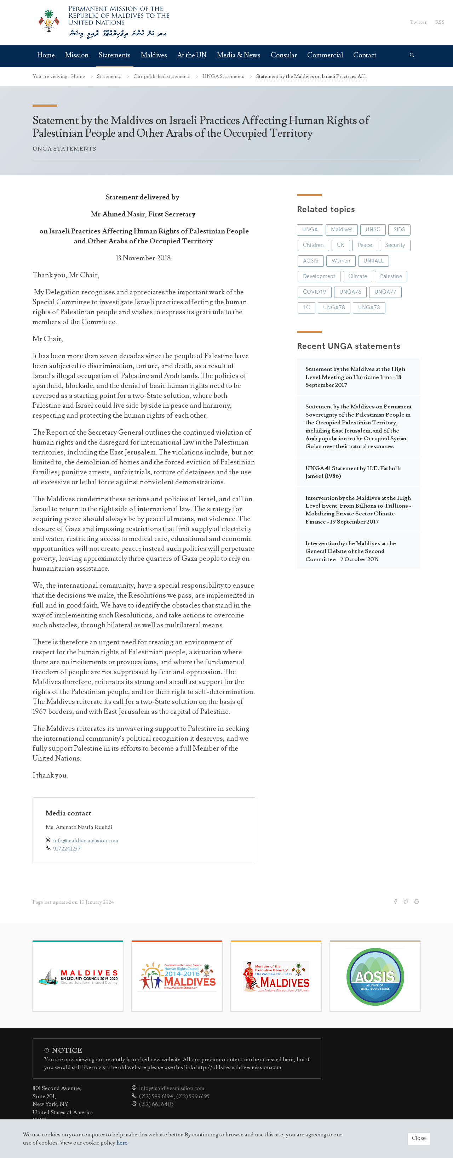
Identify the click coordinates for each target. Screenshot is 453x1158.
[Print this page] (417, 902)
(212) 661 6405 (156, 1104)
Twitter (418, 22)
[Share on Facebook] (396, 902)
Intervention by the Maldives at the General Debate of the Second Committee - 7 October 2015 (350, 551)
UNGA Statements (223, 76)
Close (419, 1138)
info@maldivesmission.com (85, 840)
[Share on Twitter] (406, 902)
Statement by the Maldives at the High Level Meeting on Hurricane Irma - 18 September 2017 (355, 377)
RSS (440, 22)
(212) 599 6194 (156, 1096)
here (121, 1142)
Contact (364, 55)
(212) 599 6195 (193, 1096)
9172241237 (67, 848)
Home (46, 55)
